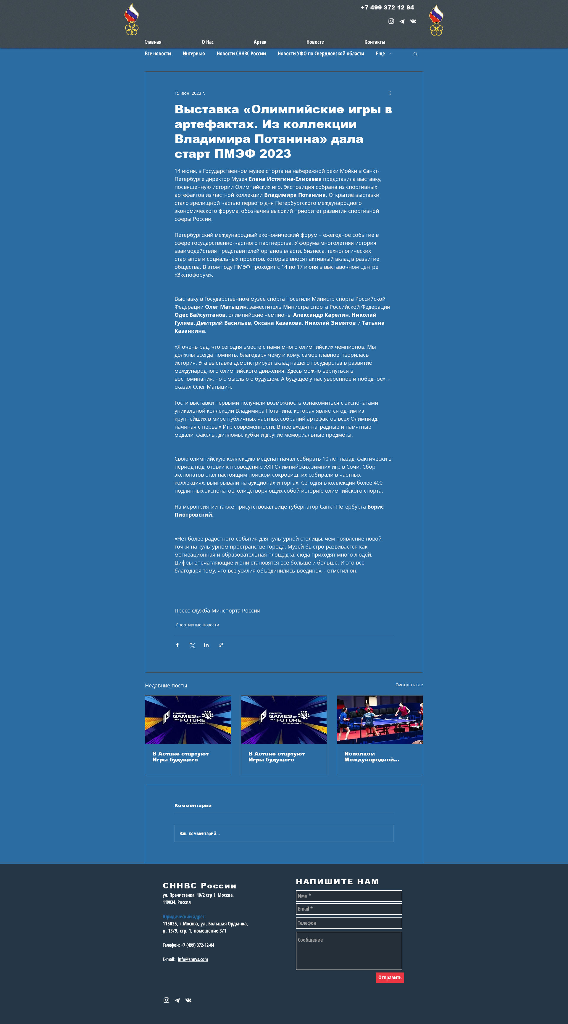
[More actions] (389, 93)
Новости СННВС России (241, 53)
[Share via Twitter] (192, 645)
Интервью (194, 53)
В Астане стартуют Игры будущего (180, 757)
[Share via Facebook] (177, 645)
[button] (415, 53)
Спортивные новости (197, 625)
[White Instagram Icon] (391, 21)
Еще (380, 53)
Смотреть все (409, 684)
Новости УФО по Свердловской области (321, 53)
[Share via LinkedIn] (206, 645)
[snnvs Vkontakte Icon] (413, 21)
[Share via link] (221, 645)
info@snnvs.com (193, 959)
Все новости (158, 53)
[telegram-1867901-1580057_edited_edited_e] (402, 21)
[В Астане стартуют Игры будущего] (188, 720)
